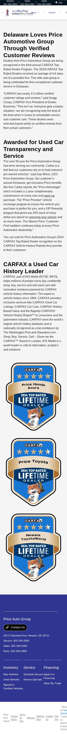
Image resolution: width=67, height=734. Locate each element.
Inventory (10, 667)
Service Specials (32, 679)
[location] (56, 2)
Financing (51, 667)
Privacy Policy (14, 718)
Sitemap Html (40, 718)
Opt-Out (57, 718)
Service (29, 667)
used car (49, 195)
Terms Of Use (22, 717)
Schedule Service (33, 674)
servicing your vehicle (43, 217)
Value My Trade (52, 683)
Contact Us (17, 627)
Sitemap (31, 718)
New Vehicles (10, 674)
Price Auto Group (6, 717)
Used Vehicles (11, 679)
